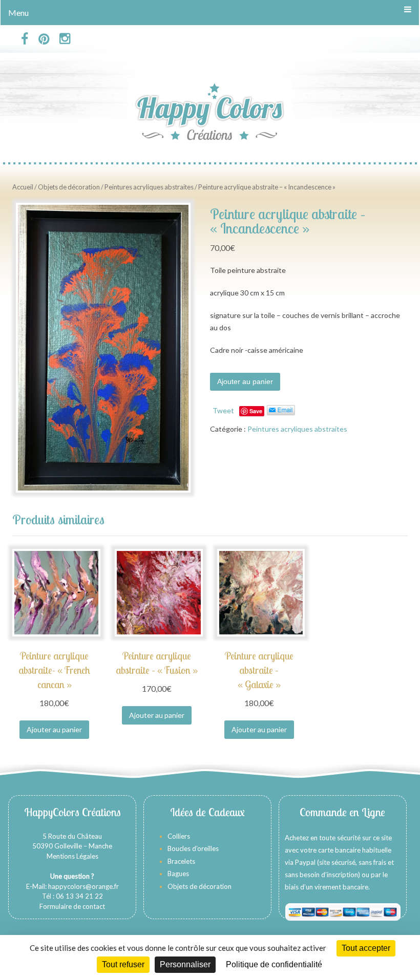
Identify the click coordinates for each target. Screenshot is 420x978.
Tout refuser (123, 964)
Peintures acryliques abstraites (149, 187)
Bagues (178, 873)
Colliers (178, 836)
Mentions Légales (72, 856)
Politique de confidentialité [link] (274, 964)
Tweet (223, 410)
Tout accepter (366, 948)
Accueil (22, 187)
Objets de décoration (69, 187)
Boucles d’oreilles (193, 848)
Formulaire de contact (72, 906)
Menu (18, 12)
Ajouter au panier (245, 381)
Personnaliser (185, 964)
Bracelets (181, 861)
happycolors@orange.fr (83, 886)
